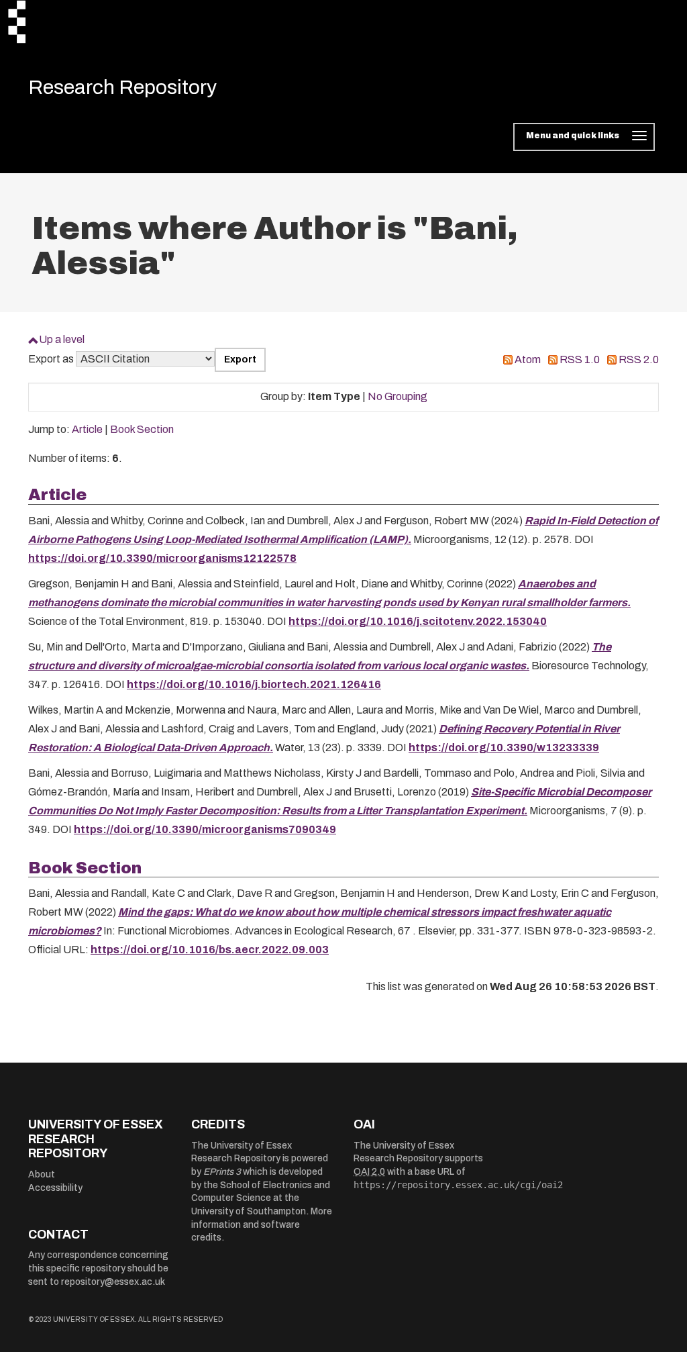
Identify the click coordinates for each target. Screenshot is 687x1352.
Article (87, 429)
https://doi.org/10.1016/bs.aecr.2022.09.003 (210, 949)
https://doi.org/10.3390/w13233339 (504, 747)
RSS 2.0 (639, 359)
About (41, 1174)
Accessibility (55, 1188)
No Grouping (397, 396)
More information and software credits (261, 1224)
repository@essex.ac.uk (113, 1282)
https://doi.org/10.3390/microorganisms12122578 (162, 558)
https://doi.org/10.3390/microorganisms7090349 (205, 829)
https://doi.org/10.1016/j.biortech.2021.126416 (254, 684)
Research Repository (122, 87)
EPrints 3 (222, 1172)
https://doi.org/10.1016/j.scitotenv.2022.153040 (417, 621)
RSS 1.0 (580, 359)
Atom (528, 359)
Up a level (62, 339)
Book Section (142, 429)
